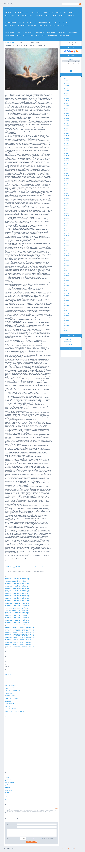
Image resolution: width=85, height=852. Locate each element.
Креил (43, 810)
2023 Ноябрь (66, 277)
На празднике (8, 779)
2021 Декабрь (66, 238)
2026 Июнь (66, 328)
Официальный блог (67, 339)
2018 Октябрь (66, 175)
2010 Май (65, 78)
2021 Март (66, 223)
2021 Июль (66, 230)
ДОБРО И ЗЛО (15, 811)
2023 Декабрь (66, 278)
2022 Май (65, 247)
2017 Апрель (66, 145)
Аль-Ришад (32, 811)
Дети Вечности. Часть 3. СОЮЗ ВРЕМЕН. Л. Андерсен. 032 (19, 634)
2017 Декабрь (66, 158)
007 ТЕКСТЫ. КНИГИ (10, 695)
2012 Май (65, 91)
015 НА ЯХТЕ (8, 706)
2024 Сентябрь (67, 293)
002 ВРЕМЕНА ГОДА (10, 687)
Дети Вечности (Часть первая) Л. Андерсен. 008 (17, 590)
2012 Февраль (66, 86)
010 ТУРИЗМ (8, 700)
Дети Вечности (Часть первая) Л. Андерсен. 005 (17, 585)
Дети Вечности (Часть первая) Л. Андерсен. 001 (17, 578)
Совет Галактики (20, 810)
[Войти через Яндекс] (72, 51)
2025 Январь (66, 300)
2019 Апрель (66, 185)
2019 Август (66, 191)
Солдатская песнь (9, 784)
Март (13, 42)
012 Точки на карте (9, 703)
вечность (49, 810)
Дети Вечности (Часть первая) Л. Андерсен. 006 (17, 586)
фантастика (53, 810)
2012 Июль (66, 95)
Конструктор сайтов (66, 848)
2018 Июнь (66, 168)
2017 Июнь (66, 148)
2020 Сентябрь (67, 213)
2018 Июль (66, 170)
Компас (8, 3)
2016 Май (65, 126)
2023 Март (66, 263)
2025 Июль (66, 310)
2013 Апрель (66, 103)
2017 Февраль (66, 141)
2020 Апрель (66, 205)
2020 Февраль (66, 202)
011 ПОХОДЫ (8, 701)
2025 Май (65, 307)
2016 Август (66, 131)
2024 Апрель (66, 285)
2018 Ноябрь (66, 176)
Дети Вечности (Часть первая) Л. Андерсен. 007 (17, 588)
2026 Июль (66, 330)
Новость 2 (7, 797)
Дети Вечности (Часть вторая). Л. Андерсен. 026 (17, 622)
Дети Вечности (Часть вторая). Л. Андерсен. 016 (17, 605)
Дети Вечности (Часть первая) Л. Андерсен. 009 (17, 591)
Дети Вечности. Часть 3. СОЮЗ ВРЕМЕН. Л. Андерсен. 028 (19, 627)
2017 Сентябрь (67, 153)
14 (66, 67)
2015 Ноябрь (66, 116)
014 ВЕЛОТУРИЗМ (9, 705)
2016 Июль (66, 130)
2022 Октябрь (66, 255)
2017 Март (66, 143)
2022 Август (66, 252)
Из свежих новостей (9, 793)
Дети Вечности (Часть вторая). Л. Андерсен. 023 (17, 617)
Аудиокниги (7, 796)
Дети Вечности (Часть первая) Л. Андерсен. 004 (17, 583)
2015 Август (66, 111)
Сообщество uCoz (67, 341)
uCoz (72, 848)
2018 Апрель (66, 165)
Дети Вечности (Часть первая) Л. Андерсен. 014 (17, 600)
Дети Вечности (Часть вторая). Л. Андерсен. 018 (17, 608)
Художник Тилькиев (9, 782)
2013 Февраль (66, 101)
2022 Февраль (66, 242)
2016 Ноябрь (66, 136)
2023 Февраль (66, 262)
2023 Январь (66, 260)
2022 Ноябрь (66, 257)
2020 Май (65, 207)
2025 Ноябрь (66, 317)
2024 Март (66, 283)
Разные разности (9, 790)
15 (68, 67)
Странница (36, 811)
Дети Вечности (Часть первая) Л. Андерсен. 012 (17, 597)
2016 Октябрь (66, 135)
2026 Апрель (66, 325)
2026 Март (66, 323)
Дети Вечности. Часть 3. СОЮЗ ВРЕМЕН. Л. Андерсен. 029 (19, 629)
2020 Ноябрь (66, 217)
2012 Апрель (66, 90)
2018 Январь (66, 160)
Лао (28, 811)
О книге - (7, 777)
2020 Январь (66, 200)
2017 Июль (66, 150)
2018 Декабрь (66, 178)
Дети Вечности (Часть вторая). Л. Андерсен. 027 (17, 624)
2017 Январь (66, 140)
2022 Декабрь (66, 258)
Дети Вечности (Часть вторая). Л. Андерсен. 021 (17, 613)
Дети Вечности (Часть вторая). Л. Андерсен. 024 (17, 619)
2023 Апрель (66, 265)
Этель (45, 810)
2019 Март (66, 183)
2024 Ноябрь (66, 297)
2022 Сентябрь (67, 253)
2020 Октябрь (66, 215)
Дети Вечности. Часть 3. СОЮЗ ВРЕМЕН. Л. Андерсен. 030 (19, 630)
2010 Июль (66, 81)
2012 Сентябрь (67, 98)
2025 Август (66, 312)
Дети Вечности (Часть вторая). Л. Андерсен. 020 (17, 612)
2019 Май (65, 186)
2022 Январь (66, 240)
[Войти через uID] (65, 51)
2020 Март (66, 203)
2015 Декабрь (66, 118)
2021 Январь (66, 220)
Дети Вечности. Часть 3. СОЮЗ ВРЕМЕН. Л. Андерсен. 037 (19, 642)
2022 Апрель (66, 245)
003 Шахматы (8, 688)
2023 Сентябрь (67, 273)
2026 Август (66, 332)
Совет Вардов (9, 811)
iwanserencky (12, 809)
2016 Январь (66, 120)
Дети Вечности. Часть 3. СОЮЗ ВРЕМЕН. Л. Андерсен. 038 (19, 644)
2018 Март (66, 163)
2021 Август (66, 232)
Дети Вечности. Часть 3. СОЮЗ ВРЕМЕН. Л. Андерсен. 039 (19, 646)
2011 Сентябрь (66, 83)
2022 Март (66, 243)
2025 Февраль (66, 302)
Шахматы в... (8, 785)
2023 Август (66, 272)
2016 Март (66, 123)
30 (15, 42)
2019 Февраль (66, 181)
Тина (16, 810)
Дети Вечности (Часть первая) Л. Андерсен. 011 (17, 595)
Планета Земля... (9, 788)
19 (78, 67)
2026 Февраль (66, 322)
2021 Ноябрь (66, 237)
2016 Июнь (66, 128)
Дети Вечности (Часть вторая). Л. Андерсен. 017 (17, 607)
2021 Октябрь (66, 235)
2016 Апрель (66, 125)
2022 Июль (66, 250)
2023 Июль (66, 270)
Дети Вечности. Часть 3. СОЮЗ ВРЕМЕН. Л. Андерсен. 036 (19, 641)
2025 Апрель (66, 305)
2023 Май (65, 267)
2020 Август (66, 212)
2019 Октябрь (66, 195)
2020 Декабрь (66, 218)
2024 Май (65, 287)
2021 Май (65, 227)
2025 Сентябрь (67, 313)
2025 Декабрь (66, 318)
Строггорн (35, 810)
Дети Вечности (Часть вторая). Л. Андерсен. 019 (17, 610)
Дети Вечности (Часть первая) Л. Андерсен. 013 (17, 598)
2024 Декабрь (66, 298)
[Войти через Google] (74, 51)
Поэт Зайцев (8, 780)
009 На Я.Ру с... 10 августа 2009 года (13, 698)
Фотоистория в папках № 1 (11, 685)
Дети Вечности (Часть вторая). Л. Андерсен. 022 (17, 615)
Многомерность (27, 810)
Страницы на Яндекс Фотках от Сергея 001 (14, 711)
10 (73, 65)
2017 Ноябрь (66, 156)
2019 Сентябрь (67, 193)
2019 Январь (66, 180)
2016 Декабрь (66, 138)
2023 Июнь (66, 268)
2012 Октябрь (66, 100)
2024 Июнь (66, 288)
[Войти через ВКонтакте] (68, 51)
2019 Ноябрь (66, 197)
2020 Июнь (66, 208)
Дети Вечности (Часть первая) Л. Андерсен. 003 (17, 581)
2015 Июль (66, 110)
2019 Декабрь (66, 198)
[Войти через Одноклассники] (77, 51)
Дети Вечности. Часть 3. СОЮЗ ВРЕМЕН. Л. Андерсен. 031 (19, 632)
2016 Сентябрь (67, 133)
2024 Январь (66, 280)
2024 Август (66, 292)
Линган (23, 811)
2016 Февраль (66, 121)
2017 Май (65, 146)
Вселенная (39, 810)
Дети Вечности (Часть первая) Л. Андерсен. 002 (17, 579)
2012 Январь (66, 85)
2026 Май (65, 327)
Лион (26, 811)
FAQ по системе (67, 342)
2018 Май (65, 166)
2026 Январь (66, 320)
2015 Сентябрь (67, 113)
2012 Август (66, 96)
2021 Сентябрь (67, 233)
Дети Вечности (48, 811)
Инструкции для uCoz (68, 344)
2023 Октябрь (66, 275)
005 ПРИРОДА (8, 692)
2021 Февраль (66, 222)
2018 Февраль (66, 161)
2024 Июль (66, 290)
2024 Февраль (66, 282)
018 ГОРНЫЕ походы (10, 709)
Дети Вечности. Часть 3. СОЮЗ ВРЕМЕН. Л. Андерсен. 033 (19, 635)
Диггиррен (20, 811)
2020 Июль (66, 210)
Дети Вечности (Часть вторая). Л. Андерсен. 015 (17, 603)
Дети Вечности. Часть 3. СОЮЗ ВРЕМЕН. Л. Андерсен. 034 (19, 637)
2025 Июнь (66, 308)
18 (75, 67)
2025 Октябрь (66, 315)
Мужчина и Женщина (11, 810)
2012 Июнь (66, 93)
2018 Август (66, 171)
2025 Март (66, 303)
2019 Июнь (66, 188)
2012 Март (66, 88)
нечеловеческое (42, 811)
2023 (10, 42)
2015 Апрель (66, 105)
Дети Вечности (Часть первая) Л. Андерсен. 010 (17, 593)
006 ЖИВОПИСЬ (9, 693)
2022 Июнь (66, 248)
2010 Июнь (66, 80)
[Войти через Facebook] (70, 51)
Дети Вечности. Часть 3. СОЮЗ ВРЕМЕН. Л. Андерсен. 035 (19, 639)
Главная (7, 42)
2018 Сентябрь (67, 173)
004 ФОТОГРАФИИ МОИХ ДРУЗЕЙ (13, 690)
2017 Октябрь (66, 155)
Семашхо (7, 799)
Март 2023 (71, 59)
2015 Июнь (66, 108)
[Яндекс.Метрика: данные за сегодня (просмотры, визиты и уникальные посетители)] (77, 848)
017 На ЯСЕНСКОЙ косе (10, 708)
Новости (7, 792)
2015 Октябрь (66, 115)
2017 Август (66, 151)
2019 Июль (66, 190)
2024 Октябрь (66, 295)
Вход (74, 44)
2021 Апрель (66, 225)
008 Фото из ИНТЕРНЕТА (10, 696)
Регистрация (69, 44)
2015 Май (65, 106)
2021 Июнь (66, 228)
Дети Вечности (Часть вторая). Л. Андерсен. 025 (17, 620)
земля (31, 810)
